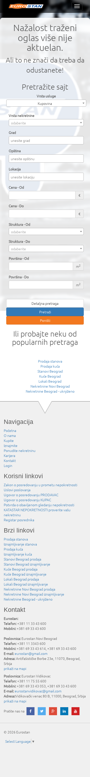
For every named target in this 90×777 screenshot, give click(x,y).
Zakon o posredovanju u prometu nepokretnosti (40, 484)
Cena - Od (16, 187)
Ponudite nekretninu (20, 450)
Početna (10, 430)
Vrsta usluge (46, 95)
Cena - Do (16, 205)
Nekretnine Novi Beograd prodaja (29, 589)
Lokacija (15, 168)
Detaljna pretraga (45, 303)
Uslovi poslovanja (17, 489)
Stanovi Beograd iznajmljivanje (27, 564)
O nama (10, 435)
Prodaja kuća (50, 366)
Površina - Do (19, 276)
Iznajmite (11, 445)
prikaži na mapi (15, 668)
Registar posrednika (19, 519)
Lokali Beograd (50, 381)
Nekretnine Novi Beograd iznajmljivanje (34, 594)
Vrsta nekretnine (21, 115)
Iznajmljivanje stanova (20, 544)
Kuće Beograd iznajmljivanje (25, 574)
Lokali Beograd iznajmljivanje (26, 584)
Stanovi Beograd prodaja (22, 559)
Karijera (9, 455)
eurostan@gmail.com (31, 653)
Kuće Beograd (50, 376)
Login (8, 465)
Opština (15, 150)
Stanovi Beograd (50, 371)
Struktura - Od (19, 224)
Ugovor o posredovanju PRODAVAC (31, 494)
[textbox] (47, 140)
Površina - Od (19, 258)
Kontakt (10, 460)
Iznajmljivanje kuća (18, 554)
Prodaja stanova (50, 361)
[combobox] (46, 103)
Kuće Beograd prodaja (21, 569)
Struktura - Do (19, 241)
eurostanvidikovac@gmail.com (38, 690)
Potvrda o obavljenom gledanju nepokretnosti (39, 504)
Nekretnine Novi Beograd (50, 386)
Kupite (9, 440)
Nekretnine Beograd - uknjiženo (50, 391)
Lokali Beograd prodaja (21, 579)
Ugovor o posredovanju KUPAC (27, 499)
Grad (12, 132)
